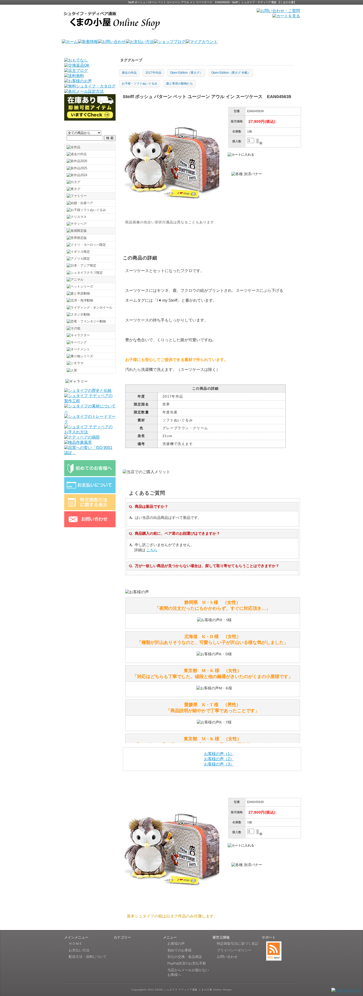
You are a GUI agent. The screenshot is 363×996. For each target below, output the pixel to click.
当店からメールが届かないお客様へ (188, 972)
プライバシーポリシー (234, 950)
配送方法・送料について (88, 957)
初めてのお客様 (179, 950)
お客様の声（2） (219, 759)
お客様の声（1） (219, 754)
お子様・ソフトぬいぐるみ (139, 83)
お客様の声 (176, 944)
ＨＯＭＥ (75, 944)
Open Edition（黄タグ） (186, 72)
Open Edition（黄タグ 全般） (230, 72)
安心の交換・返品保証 (184, 957)
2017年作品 (153, 72)
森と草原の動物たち (179, 83)
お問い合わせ (227, 957)
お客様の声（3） (219, 764)
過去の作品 (129, 72)
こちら (152, 550)
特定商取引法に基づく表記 (237, 944)
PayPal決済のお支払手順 (186, 963)
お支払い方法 (79, 950)
